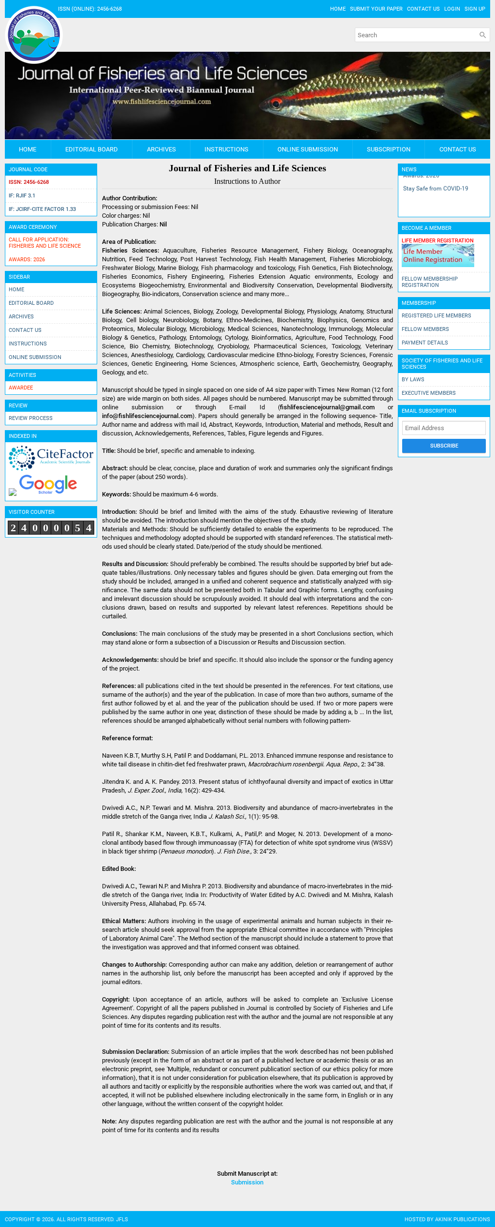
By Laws (413, 379)
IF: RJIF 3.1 (22, 196)
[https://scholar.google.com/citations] (47, 494)
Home (338, 9)
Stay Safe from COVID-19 (435, 185)
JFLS (122, 1219)
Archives (161, 149)
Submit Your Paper (376, 9)
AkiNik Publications (462, 1219)
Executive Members (429, 393)
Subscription (388, 149)
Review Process (31, 418)
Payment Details (425, 343)
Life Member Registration (438, 241)
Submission (247, 1182)
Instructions (226, 149)
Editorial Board (91, 149)
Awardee (21, 388)
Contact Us (423, 9)
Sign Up (475, 9)
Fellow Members (425, 329)
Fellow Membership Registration (430, 282)
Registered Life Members (436, 316)
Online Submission (307, 149)
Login (452, 9)
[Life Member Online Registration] (438, 265)
